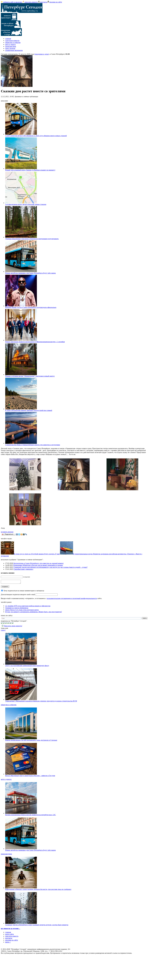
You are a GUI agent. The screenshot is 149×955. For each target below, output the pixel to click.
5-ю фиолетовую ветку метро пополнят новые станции (25, 204)
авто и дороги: (6, 779)
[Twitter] (19, 534)
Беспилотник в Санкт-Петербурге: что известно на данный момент (39, 563)
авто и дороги (10, 44)
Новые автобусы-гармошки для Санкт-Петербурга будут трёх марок (30, 273)
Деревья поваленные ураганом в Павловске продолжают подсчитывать (32, 239)
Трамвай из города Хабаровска (16, 608)
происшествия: (6, 854)
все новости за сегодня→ (10, 928)
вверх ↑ (8, 942)
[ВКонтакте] (17, 534)
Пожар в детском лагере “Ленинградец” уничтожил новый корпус (30, 376)
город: (3, 630)
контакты (43, 2)
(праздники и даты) (41, 54)
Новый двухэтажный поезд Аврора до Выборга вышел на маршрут (30, 170)
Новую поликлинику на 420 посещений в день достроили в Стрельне (31, 740)
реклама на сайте (55, 2)
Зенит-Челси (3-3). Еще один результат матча (22, 610)
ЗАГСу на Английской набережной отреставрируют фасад (27, 665)
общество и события (12, 42)
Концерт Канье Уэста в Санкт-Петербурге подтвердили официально (30, 307)
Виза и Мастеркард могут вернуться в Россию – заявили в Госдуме (30, 776)
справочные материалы (14, 50)
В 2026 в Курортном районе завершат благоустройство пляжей (28, 410)
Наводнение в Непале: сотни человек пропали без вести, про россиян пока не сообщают (38, 889)
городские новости (12, 40)
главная (8, 38)
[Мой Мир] (24, 534)
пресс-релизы (10, 48)
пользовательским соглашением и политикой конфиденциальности (72, 598)
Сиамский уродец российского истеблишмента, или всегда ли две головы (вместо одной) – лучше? (50, 567)
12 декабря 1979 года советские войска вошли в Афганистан (27, 606)
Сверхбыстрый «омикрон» (23, 569)
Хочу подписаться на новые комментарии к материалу (23, 591)
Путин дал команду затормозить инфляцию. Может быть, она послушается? (33, 612)
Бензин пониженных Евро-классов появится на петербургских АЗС (30, 815)
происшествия (10, 46)
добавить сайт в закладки (12, 2)
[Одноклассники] (21, 534)
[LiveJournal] (26, 534)
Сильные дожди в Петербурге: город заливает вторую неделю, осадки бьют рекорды (36, 925)
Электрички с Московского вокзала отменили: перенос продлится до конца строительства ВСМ (41, 701)
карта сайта (9, 934)
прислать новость (31, 2)
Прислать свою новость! (13, 626)
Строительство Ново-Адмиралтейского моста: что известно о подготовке (32, 445)
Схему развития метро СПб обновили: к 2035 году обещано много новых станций (36, 136)
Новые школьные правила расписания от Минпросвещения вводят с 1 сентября (35, 342)
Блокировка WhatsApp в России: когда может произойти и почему (38, 565)
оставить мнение (7, 532)
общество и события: (8, 705)
